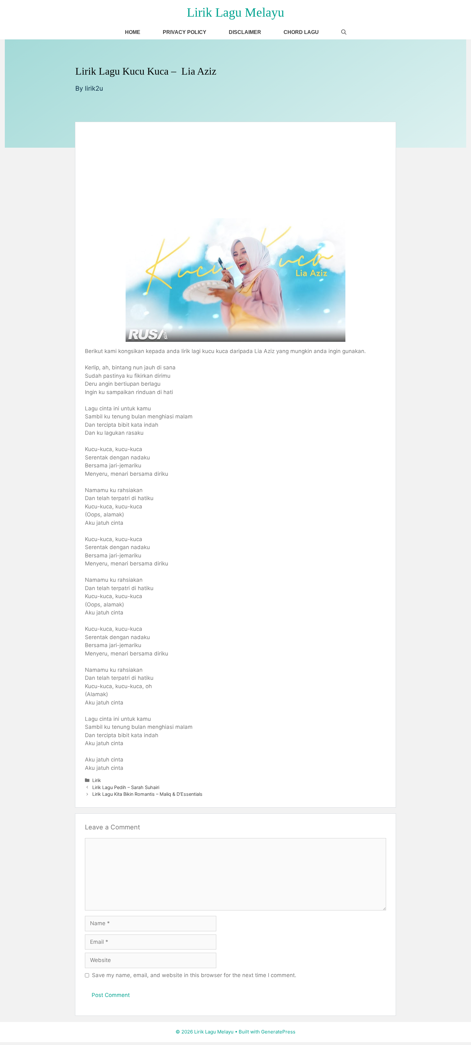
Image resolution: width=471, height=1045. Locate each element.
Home (132, 32)
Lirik (96, 780)
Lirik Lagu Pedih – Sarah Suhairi (125, 787)
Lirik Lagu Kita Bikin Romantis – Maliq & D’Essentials (147, 794)
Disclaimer (245, 32)
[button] (344, 32)
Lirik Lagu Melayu (235, 12)
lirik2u (94, 88)
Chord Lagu (301, 32)
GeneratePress (278, 1032)
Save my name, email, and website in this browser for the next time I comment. (194, 975)
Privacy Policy (184, 32)
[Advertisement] (235, 170)
